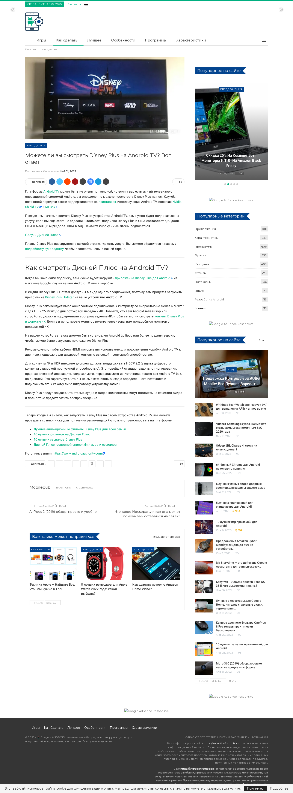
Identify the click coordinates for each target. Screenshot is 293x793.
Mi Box (50, 207)
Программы (156, 40)
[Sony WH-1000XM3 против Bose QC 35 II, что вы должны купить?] (204, 587)
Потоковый (203, 281)
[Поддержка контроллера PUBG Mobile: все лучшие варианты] (231, 374)
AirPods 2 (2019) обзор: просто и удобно (63, 512)
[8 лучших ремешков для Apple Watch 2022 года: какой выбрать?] (105, 563)
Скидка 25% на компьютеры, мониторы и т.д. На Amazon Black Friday (231, 160)
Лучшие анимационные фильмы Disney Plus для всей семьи (80, 429)
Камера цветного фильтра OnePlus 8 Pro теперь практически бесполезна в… (241, 626)
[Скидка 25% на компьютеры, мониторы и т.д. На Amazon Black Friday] (231, 130)
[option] (231, 131)
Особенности (123, 40)
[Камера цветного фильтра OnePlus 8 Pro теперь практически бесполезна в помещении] (204, 627)
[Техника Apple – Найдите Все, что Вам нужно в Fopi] (53, 563)
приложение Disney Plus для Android (142, 278)
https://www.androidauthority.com (77, 453)
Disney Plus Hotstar (59, 297)
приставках (107, 202)
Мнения (200, 308)
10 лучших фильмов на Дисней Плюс (62, 434)
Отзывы (200, 273)
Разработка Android (209, 299)
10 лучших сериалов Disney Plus (58, 439)
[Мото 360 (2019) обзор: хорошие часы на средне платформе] (204, 668)
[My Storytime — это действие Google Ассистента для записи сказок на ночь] (204, 567)
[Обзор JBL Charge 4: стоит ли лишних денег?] (204, 450)
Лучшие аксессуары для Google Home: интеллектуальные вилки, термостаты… (239, 604)
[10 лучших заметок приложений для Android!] (204, 649)
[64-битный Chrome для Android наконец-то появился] (204, 469)
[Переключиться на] (86, 4)
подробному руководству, (44, 249)
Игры (41, 40)
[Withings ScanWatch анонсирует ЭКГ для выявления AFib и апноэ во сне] (204, 409)
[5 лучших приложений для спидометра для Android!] (204, 507)
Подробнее (279, 788)
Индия (199, 290)
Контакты (74, 4)
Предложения (231, 89)
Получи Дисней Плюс (41, 235)
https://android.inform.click (220, 743)
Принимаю (255, 788)
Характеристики (191, 40)
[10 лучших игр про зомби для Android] (204, 527)
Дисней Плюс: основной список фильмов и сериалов (75, 445)
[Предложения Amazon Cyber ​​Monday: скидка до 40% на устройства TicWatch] (204, 546)
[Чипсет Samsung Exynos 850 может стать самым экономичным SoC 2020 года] (204, 429)
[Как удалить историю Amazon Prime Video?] (156, 563)
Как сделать (66, 40)
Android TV (51, 191)
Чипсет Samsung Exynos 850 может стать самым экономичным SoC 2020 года (241, 427)
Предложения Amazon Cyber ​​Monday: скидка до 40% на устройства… (236, 544)
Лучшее (94, 40)
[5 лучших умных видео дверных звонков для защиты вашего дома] (204, 489)
